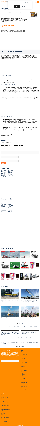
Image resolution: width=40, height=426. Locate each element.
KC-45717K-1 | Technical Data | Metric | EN (8, 28)
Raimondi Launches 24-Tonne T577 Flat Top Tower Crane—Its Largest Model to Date (29, 328)
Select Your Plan (24, 386)
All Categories (23, 377)
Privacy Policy (26, 3)
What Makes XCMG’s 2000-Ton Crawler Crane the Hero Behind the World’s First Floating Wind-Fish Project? (9, 319)
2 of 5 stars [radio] (3, 148)
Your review (3, 149)
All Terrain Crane (24, 362)
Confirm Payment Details (26, 389)
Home (22, 350)
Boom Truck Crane (4, 397)
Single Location (24, 371)
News (22, 351)
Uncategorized (4, 421)
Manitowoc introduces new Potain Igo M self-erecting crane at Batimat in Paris (10, 338)
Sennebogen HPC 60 (15, 270)
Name (2, 155)
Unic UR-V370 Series (34, 270)
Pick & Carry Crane (4, 414)
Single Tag (23, 373)
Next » (22, 323)
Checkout (23, 379)
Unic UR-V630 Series (24, 270)
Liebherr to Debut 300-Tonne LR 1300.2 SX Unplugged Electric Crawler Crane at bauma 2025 (10, 328)
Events (2, 400)
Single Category (24, 370)
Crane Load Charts (24, 354)
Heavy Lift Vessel (4, 402)
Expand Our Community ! (26, 357)
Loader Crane (3, 406)
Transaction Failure (24, 382)
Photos (22, 361)
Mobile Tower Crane (5, 410)
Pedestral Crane (4, 413)
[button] (36, 2)
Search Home (23, 366)
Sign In (22, 385)
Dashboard (23, 375)
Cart (22, 365)
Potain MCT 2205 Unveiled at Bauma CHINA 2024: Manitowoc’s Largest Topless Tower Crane (10, 333)
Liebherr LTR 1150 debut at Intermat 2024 (30, 342)
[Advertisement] (34, 26)
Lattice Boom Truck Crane (6, 405)
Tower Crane (3, 420)
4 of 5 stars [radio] (6, 148)
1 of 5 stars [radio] (2, 148)
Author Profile (23, 374)
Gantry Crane (3, 401)
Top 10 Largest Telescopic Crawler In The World (3, 199)
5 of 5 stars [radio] (7, 148)
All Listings (23, 383)
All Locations (23, 378)
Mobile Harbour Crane (5, 409)
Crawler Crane (3, 398)
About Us (23, 363)
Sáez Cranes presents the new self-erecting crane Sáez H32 (28, 338)
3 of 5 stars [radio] (4, 148)
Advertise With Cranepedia (26, 358)
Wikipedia (23, 355)
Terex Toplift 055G (35, 259)
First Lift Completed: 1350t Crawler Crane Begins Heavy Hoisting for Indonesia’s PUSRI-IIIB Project (29, 319)
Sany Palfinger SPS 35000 (5, 259)
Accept (16, 6)
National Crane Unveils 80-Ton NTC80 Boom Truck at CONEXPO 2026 (29, 301)
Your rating (3, 146)
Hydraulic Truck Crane (5, 404)
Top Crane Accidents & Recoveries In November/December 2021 (10, 212)
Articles (22, 353)
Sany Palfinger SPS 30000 (15, 259)
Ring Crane (3, 416)
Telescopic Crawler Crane (6, 418)
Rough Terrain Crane (5, 417)
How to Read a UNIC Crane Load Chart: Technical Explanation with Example (10, 173)
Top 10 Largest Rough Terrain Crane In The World (10, 199)
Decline (23, 6)
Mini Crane (3, 408)
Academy (3, 394)
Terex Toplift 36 (5, 270)
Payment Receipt (24, 381)
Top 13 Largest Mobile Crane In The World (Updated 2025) (10, 205)
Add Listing (23, 369)
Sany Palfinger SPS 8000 (25, 259)
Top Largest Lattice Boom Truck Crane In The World (3, 205)
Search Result (23, 367)
